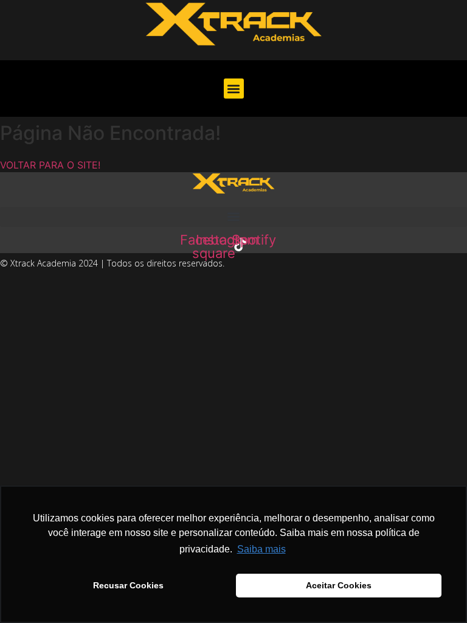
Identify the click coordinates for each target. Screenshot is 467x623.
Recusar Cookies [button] (128, 585)
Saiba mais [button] (261, 549)
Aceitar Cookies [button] (339, 585)
